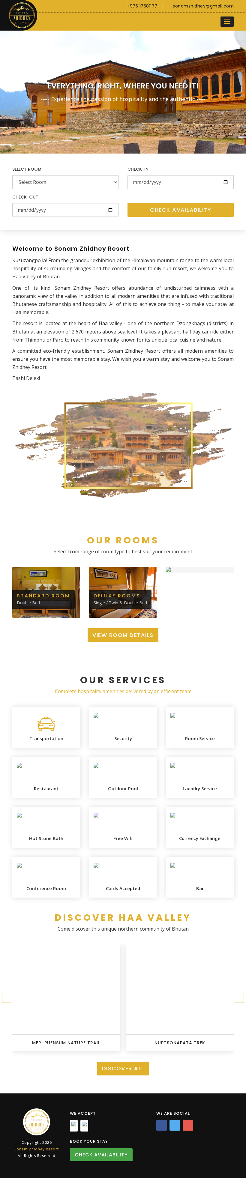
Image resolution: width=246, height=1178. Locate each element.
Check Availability (180, 210)
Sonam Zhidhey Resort (36, 1149)
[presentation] (6, 998)
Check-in (138, 169)
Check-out (25, 197)
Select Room (26, 169)
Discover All (123, 1068)
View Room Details (123, 635)
